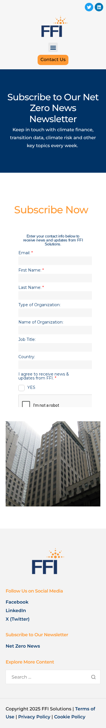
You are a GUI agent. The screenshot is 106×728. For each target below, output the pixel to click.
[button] (53, 47)
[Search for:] (53, 677)
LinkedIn (16, 611)
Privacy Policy (34, 717)
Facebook (17, 602)
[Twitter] (89, 7)
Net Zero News (23, 646)
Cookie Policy (69, 717)
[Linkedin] (99, 7)
